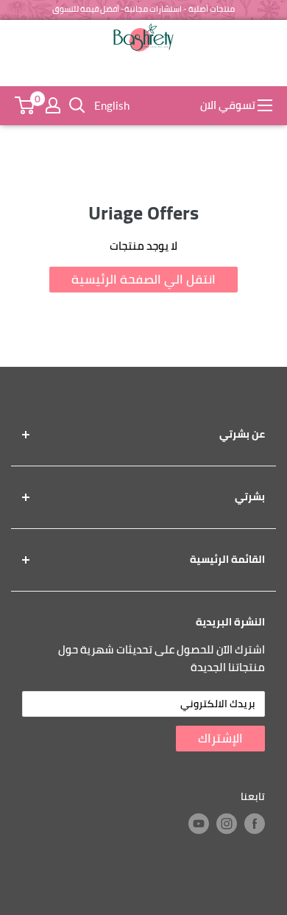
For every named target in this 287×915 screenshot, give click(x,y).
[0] (25, 105)
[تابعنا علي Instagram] (226, 823)
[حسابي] (53, 105)
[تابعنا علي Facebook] (254, 823)
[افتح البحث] (77, 105)
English (112, 105)
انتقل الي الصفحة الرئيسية (143, 279)
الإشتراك (220, 738)
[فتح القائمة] (265, 105)
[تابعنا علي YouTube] (198, 823)
